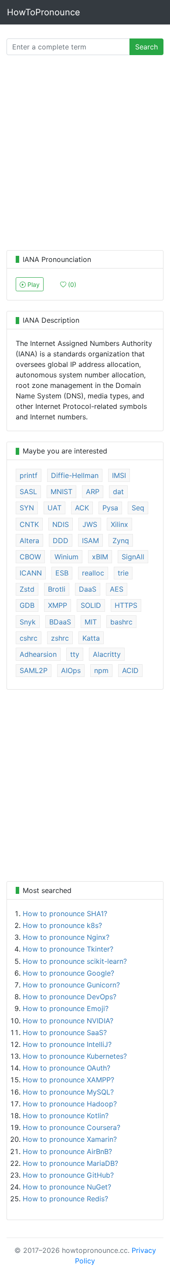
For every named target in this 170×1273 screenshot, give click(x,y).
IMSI (119, 475)
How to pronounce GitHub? (68, 1175)
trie (123, 572)
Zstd (27, 589)
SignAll (133, 556)
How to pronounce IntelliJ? (67, 1044)
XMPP (57, 605)
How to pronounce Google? (68, 973)
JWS (89, 524)
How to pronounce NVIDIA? (68, 1020)
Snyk (28, 621)
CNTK (29, 524)
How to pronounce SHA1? (65, 913)
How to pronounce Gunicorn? (71, 984)
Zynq (120, 540)
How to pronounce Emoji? (66, 1008)
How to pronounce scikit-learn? (75, 961)
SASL (28, 491)
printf (28, 475)
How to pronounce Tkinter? (68, 949)
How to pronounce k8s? (62, 925)
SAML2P (34, 670)
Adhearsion (38, 654)
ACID (130, 670)
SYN (27, 507)
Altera (29, 540)
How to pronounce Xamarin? (70, 1139)
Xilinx (119, 524)
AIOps (71, 670)
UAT (54, 507)
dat (118, 491)
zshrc (60, 638)
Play (33, 284)
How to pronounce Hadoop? (70, 1103)
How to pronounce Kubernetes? (75, 1056)
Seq (138, 507)
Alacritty (107, 654)
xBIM (100, 556)
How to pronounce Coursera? (71, 1127)
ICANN (31, 572)
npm (101, 670)
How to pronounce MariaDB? (70, 1163)
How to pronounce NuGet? (67, 1186)
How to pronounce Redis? (65, 1198)
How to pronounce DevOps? (69, 996)
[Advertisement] (85, 154)
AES (116, 589)
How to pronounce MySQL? (68, 1092)
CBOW (30, 556)
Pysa (110, 507)
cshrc (28, 638)
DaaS (87, 589)
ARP (92, 491)
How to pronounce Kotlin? (66, 1115)
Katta (91, 638)
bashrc (121, 621)
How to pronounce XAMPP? (68, 1079)
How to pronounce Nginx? (66, 937)
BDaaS (60, 621)
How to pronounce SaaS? (65, 1032)
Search (146, 46)
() (71, 284)
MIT (91, 621)
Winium (66, 556)
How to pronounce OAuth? (66, 1068)
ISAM (90, 540)
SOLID (91, 605)
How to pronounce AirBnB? (67, 1151)
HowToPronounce (43, 12)
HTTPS (126, 605)
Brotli (56, 589)
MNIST (61, 491)
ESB (61, 572)
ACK (82, 507)
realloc (93, 572)
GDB (27, 605)
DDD (60, 540)
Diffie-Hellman (75, 475)
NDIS (60, 524)
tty (74, 654)
